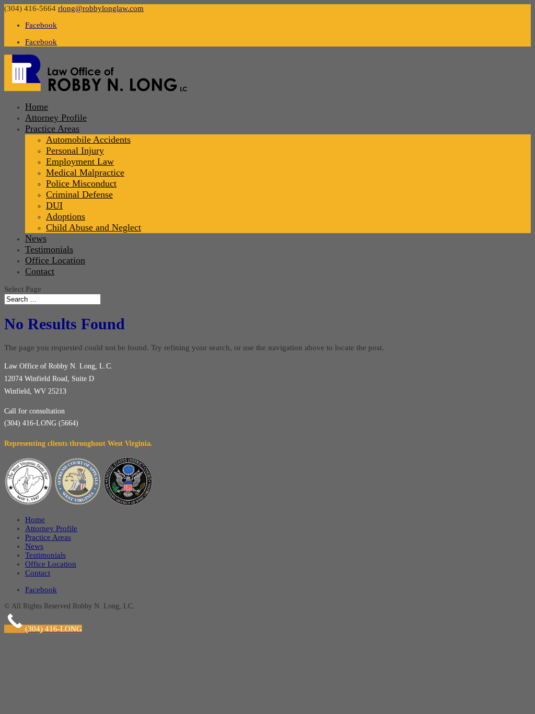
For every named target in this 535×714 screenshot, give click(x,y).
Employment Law (80, 161)
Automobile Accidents (88, 139)
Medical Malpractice (85, 172)
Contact (39, 271)
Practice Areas (52, 128)
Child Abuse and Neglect (93, 227)
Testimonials (49, 249)
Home (36, 106)
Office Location (55, 260)
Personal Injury (75, 150)
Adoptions (65, 216)
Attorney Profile (56, 117)
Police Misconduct (81, 183)
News (35, 238)
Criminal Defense (79, 194)
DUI (54, 205)
